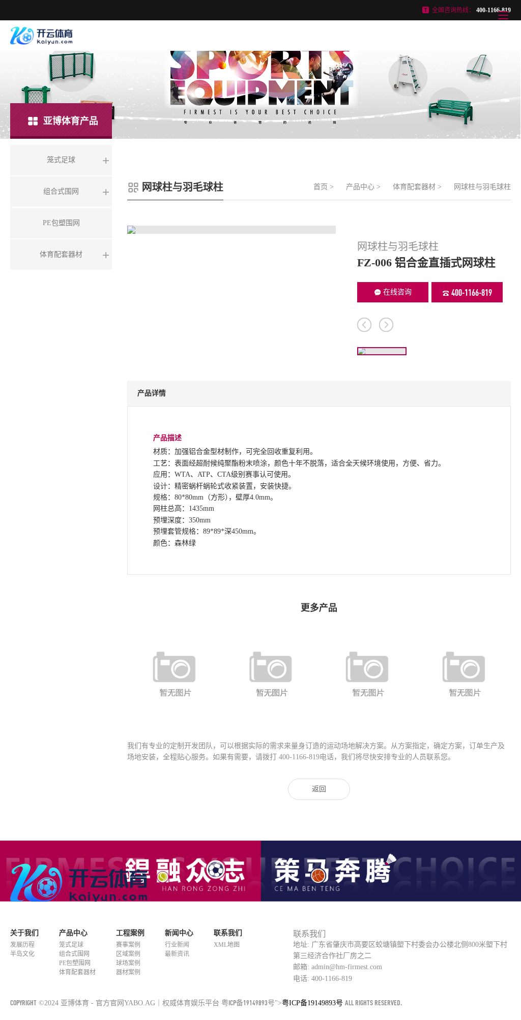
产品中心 (360, 187)
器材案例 (128, 972)
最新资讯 (177, 953)
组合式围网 (74, 953)
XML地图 (227, 944)
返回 (319, 789)
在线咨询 (397, 292)
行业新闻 (177, 944)
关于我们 (24, 933)
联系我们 (228, 933)
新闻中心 (179, 933)
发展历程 (22, 944)
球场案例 (128, 963)
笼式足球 (71, 944)
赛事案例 (128, 944)
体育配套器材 (414, 187)
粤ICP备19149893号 (248, 1002)
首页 (320, 187)
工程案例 (130, 933)
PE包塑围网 (75, 963)
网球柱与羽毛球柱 (482, 187)
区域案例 (128, 953)
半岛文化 (22, 953)
